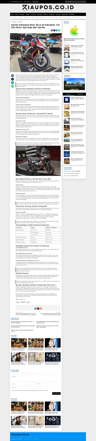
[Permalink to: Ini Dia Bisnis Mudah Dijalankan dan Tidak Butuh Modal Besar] (67, 61)
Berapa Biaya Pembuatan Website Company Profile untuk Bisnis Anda (77, 67)
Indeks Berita (36, 439)
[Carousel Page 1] (71, 89)
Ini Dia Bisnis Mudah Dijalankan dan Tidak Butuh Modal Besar (77, 60)
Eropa (17, 302)
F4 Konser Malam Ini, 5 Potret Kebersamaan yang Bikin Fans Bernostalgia (52, 363)
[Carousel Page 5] (77, 89)
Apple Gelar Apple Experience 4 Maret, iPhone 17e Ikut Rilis (74, 39)
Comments (80, 94)
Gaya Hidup (13, 30)
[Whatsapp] (59, 30)
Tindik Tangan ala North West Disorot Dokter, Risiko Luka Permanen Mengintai (52, 349)
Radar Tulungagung (75, 171)
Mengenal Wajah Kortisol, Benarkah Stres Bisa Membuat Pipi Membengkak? (18, 363)
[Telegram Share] (57, 30)
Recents (68, 94)
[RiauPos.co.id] (48, 8)
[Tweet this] (54, 30)
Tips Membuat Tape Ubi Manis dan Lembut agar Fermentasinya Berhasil (78, 105)
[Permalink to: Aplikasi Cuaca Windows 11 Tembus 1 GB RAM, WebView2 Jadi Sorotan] (67, 99)
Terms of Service (27, 439)
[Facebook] (35, 308)
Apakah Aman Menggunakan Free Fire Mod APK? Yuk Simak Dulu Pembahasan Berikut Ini (26, 313)
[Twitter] (38, 308)
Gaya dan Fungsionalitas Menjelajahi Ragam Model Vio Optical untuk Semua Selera (50, 313)
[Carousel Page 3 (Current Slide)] (74, 89)
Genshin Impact (74, 175)
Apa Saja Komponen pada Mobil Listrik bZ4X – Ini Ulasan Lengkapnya (22, 322)
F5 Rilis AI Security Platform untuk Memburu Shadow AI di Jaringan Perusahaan (77, 152)
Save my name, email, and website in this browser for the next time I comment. (30, 390)
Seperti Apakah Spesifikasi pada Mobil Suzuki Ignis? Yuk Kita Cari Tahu (23, 326)
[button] (85, 2)
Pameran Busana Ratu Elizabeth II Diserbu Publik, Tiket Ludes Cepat (35, 363)
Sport (28, 302)
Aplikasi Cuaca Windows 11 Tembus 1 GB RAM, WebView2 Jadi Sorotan (77, 98)
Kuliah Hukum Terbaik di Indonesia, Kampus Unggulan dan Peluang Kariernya (77, 119)
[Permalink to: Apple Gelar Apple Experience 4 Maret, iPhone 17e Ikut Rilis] (74, 30)
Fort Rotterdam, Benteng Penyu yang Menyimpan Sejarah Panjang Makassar (77, 140)
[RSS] (41, 308)
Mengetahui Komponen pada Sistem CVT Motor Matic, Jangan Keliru (47, 326)
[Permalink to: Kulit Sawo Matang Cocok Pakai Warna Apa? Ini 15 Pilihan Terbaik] (36, 342)
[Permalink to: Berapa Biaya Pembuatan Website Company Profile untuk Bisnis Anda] (67, 68)
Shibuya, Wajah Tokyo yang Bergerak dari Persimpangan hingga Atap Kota (73, 85)
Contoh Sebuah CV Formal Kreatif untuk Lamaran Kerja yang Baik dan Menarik (77, 53)
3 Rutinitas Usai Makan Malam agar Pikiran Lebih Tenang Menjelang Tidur (18, 349)
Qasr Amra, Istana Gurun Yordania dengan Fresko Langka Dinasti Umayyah (77, 133)
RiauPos (17, 439)
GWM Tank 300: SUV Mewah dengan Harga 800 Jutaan (22, 331)
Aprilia (17, 90)
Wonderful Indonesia (74, 173)
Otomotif (23, 302)
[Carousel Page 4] (76, 89)
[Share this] (52, 30)
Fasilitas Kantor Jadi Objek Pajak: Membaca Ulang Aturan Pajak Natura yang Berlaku (77, 46)
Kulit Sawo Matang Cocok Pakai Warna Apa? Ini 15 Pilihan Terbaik (35, 349)
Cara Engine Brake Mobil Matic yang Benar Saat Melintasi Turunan (47, 322)
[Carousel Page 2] (72, 89)
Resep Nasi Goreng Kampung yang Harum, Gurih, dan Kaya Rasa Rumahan (78, 112)
